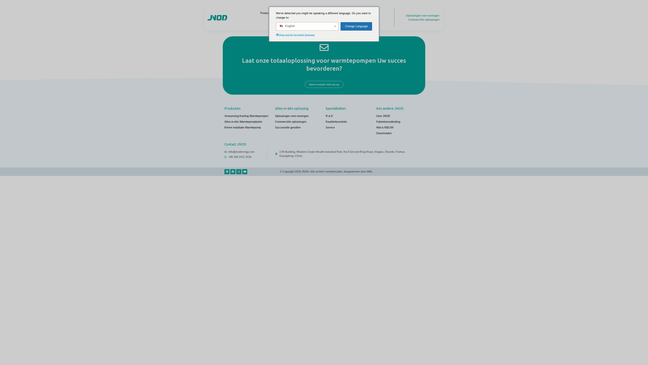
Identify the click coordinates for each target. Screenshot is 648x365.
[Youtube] (244, 171)
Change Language (356, 26)
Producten (266, 13)
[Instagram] (238, 171)
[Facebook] (232, 171)
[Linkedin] (227, 171)
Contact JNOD (235, 144)
